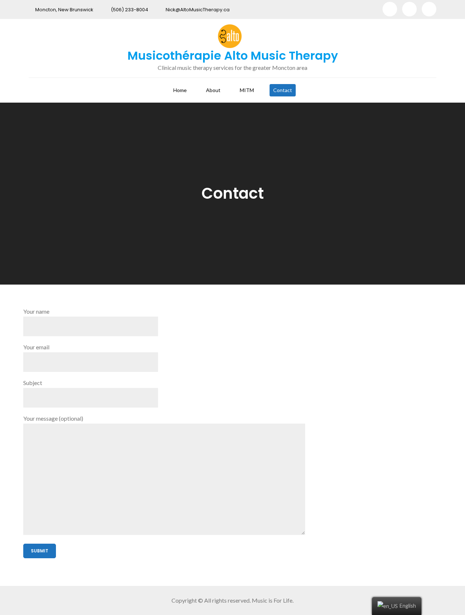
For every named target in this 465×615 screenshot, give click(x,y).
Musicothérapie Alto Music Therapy (233, 55)
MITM (247, 90)
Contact (282, 90)
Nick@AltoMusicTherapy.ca (198, 9)
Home (180, 90)
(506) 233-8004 (129, 9)
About (213, 90)
